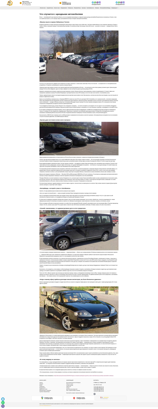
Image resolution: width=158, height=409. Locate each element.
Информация (114, 7)
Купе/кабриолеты (90, 7)
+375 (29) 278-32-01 (96, 4)
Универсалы (70, 7)
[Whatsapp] (3, 402)
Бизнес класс (57, 7)
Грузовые (84, 7)
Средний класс (50, 7)
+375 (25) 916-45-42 (66, 3)
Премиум (97, 7)
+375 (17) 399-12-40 (66, 4)
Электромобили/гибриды (105, 7)
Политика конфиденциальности (45, 405)
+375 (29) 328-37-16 (119, 4)
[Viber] (3, 406)
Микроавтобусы (77, 7)
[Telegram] (3, 399)
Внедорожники (64, 7)
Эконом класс (43, 7)
